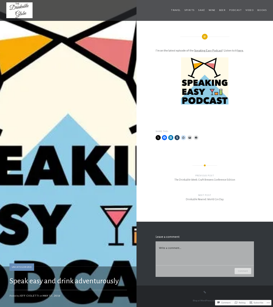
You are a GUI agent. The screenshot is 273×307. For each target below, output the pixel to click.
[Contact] (204, 291)
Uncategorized (22, 267)
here (240, 50)
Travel (176, 10)
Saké (201, 10)
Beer (222, 10)
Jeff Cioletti (29, 295)
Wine (212, 10)
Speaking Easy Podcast (208, 50)
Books (262, 10)
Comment (243, 271)
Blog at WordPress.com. (205, 300)
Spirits (190, 10)
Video (250, 10)
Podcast (235, 10)
